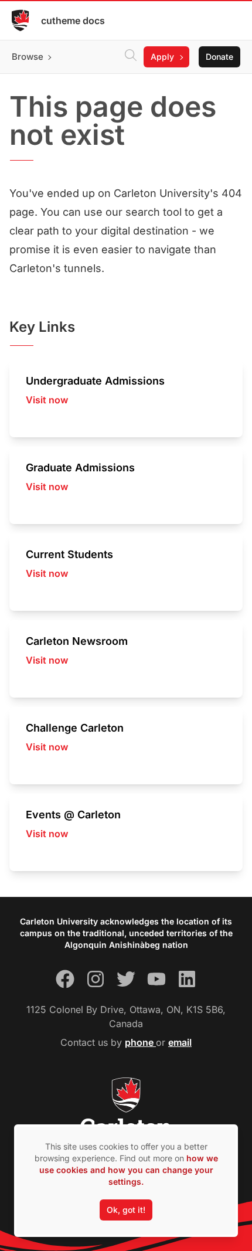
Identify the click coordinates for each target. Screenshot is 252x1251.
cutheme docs (73, 20)
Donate (219, 57)
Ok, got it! (126, 1210)
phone (140, 1042)
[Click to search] (131, 56)
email (180, 1042)
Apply (162, 57)
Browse (27, 56)
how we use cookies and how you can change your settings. (128, 1170)
